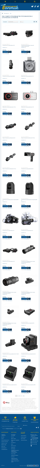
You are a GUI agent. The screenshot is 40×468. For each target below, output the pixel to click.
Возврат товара (3, 444)
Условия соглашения (4, 441)
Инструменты (13, 442)
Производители (3, 447)
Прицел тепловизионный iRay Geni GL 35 (9, 137)
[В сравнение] (11, 52)
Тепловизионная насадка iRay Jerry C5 (27, 230)
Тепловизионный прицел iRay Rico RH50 (9, 76)
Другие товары (13, 438)
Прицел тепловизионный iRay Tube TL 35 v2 (9, 168)
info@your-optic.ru (34, 439)
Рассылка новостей (24, 440)
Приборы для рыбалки (14, 455)
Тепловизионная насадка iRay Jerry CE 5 (9, 261)
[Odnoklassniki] (38, 427)
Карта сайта (3, 446)
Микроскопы (13, 447)
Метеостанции (13, 445)
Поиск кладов (13, 453)
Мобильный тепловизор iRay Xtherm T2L (27, 76)
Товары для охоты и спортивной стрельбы (14, 459)
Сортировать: (5, 21)
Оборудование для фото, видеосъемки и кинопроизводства (15, 451)
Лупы (12, 444)
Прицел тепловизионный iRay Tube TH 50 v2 (28, 137)
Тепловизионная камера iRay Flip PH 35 (27, 168)
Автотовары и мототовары (13, 435)
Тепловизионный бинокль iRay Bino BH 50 (27, 323)
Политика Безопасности (5, 440)
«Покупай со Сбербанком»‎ (3, 435)
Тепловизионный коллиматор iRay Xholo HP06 (28, 384)
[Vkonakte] (36, 427)
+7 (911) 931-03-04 (35, 437)
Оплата (2, 438)
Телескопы (12, 456)
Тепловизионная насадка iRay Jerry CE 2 (9, 45)
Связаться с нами (4, 443)
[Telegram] (31, 445)
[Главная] (2, 13)
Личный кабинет (23, 435)
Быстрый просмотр (10, 32)
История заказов (23, 437)
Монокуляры (13, 448)
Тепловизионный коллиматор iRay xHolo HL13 (10, 384)
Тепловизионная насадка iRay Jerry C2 (8, 230)
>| (23, 395)
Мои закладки (23, 438)
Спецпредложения (4, 449)
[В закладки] (9, 52)
